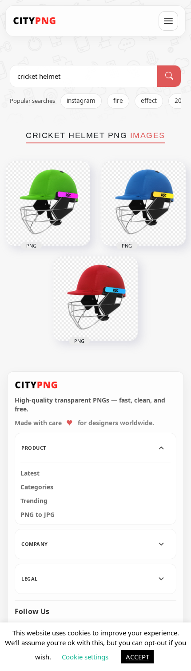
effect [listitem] (149, 101)
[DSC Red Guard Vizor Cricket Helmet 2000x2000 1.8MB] (95, 298)
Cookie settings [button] (85, 656)
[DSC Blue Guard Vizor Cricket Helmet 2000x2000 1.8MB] (143, 203)
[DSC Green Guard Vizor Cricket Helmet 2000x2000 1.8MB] (48, 203)
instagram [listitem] (81, 101)
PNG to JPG (37, 515)
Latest (30, 473)
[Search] (169, 76)
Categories (36, 487)
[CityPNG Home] (34, 21)
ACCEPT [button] (137, 656)
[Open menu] (168, 21)
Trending (34, 501)
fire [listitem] (118, 101)
